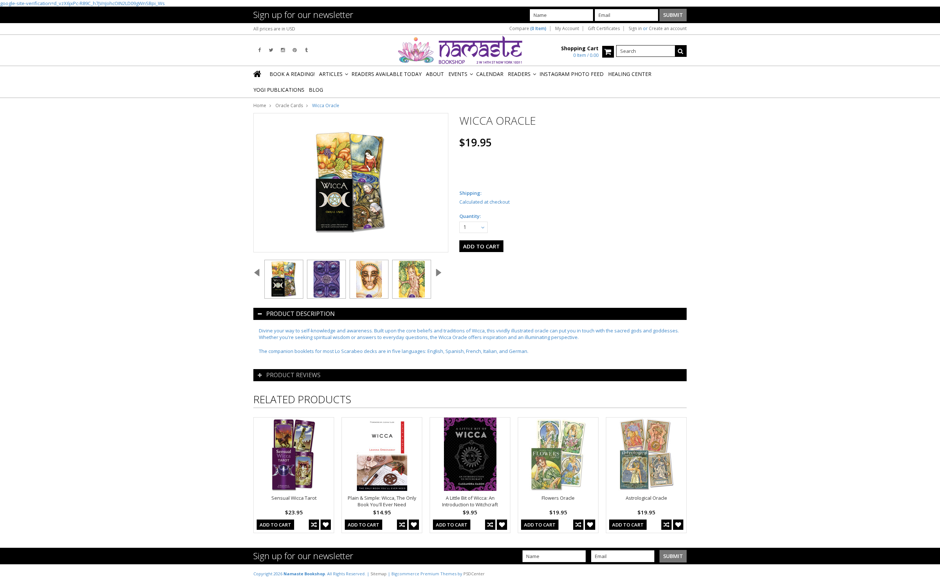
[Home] (257, 73)
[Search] (681, 51)
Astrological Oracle (646, 498)
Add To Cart (275, 524)
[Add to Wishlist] (326, 525)
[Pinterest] (295, 50)
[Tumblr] (306, 50)
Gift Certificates (604, 28)
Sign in (635, 28)
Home (259, 105)
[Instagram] (283, 50)
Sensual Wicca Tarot (294, 498)
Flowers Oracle (558, 498)
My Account (567, 28)
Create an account (668, 28)
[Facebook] (259, 50)
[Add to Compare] (314, 525)
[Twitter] (271, 50)
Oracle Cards (289, 105)
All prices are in (274, 29)
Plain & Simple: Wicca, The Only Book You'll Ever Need (382, 501)
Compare (527, 28)
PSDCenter (474, 573)
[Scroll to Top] (928, 573)
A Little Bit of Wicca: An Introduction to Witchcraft (470, 501)
